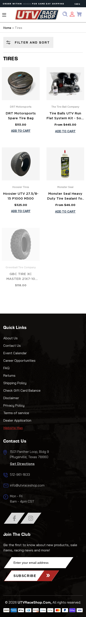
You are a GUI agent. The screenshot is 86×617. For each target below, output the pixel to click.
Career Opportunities (19, 360)
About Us (10, 338)
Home (7, 28)
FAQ (6, 368)
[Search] (65, 14)
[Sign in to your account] (72, 14)
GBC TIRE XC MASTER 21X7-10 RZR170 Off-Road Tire (21, 277)
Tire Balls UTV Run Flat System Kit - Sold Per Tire (65, 116)
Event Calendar (15, 353)
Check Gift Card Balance (22, 390)
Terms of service (16, 413)
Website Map (13, 428)
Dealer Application (17, 420)
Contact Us (12, 345)
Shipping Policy (14, 383)
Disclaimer (11, 398)
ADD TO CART (65, 131)
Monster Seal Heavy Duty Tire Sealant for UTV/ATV (65, 196)
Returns (9, 375)
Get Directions (22, 464)
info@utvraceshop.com (27, 485)
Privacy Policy (13, 405)
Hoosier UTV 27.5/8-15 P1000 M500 (20, 196)
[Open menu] (4, 15)
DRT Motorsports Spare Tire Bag (21, 116)
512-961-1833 (20, 474)
